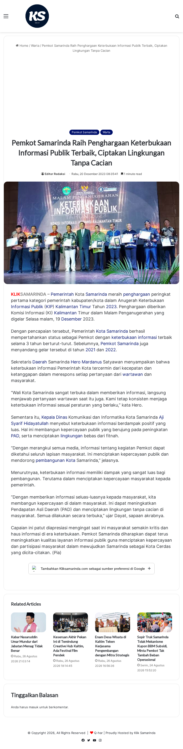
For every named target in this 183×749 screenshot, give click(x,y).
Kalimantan (65, 312)
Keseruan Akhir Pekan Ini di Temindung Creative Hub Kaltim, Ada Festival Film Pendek (69, 646)
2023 (111, 306)
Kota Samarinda (112, 331)
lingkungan (72, 435)
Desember (71, 318)
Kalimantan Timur (73, 306)
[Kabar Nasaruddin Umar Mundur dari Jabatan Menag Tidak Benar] (28, 622)
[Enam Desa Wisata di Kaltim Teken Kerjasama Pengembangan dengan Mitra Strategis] (112, 622)
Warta (35, 45)
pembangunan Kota (55, 460)
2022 (110, 349)
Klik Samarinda (144, 733)
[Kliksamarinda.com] (37, 16)
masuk (33, 707)
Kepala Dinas (54, 417)
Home (23, 45)
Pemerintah (62, 294)
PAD (15, 435)
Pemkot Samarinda (84, 132)
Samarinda (96, 294)
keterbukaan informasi (134, 337)
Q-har (98, 733)
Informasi (20, 306)
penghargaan (136, 294)
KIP (49, 306)
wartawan (132, 374)
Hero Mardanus (86, 361)
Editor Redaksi (55, 174)
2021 (90, 349)
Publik (37, 306)
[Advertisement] (91, 91)
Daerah (39, 361)
